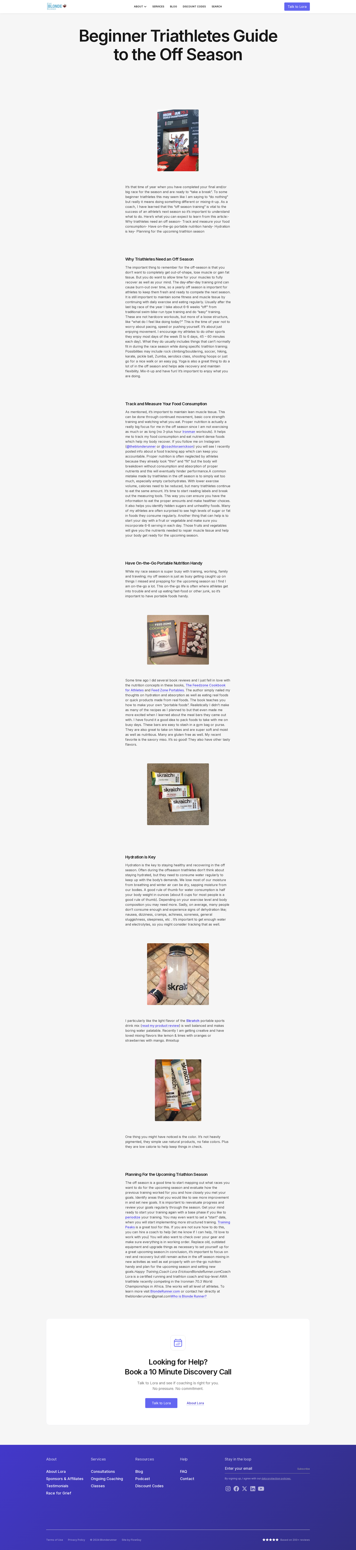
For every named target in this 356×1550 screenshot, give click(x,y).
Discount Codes (194, 6)
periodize (132, 1217)
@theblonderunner (141, 446)
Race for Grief (58, 1493)
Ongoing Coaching (107, 1479)
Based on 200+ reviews (295, 1539)
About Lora (56, 1471)
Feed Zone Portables (167, 690)
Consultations (103, 1471)
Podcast (142, 1479)
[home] (57, 6)
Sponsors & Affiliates (64, 1479)
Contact (187, 1479)
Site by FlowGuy (131, 1539)
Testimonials (57, 1486)
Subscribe (303, 1468)
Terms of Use (54, 1539)
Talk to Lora (297, 7)
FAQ (183, 1471)
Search (217, 6)
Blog (173, 6)
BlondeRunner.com (165, 1291)
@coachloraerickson (177, 446)
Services (158, 6)
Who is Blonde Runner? (189, 1296)
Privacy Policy (76, 1539)
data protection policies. (276, 1478)
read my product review (160, 1026)
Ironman (189, 432)
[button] (140, 6)
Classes (98, 1486)
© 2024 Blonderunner (103, 1539)
